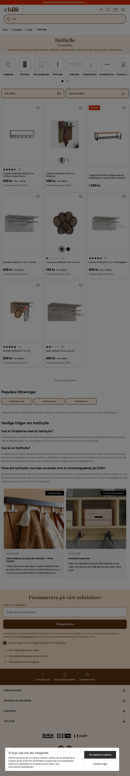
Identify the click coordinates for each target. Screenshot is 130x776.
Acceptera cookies (100, 754)
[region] (62, 759)
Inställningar (100, 763)
